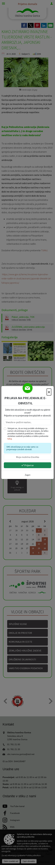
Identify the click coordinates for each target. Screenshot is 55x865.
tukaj (9, 438)
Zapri (27, 474)
